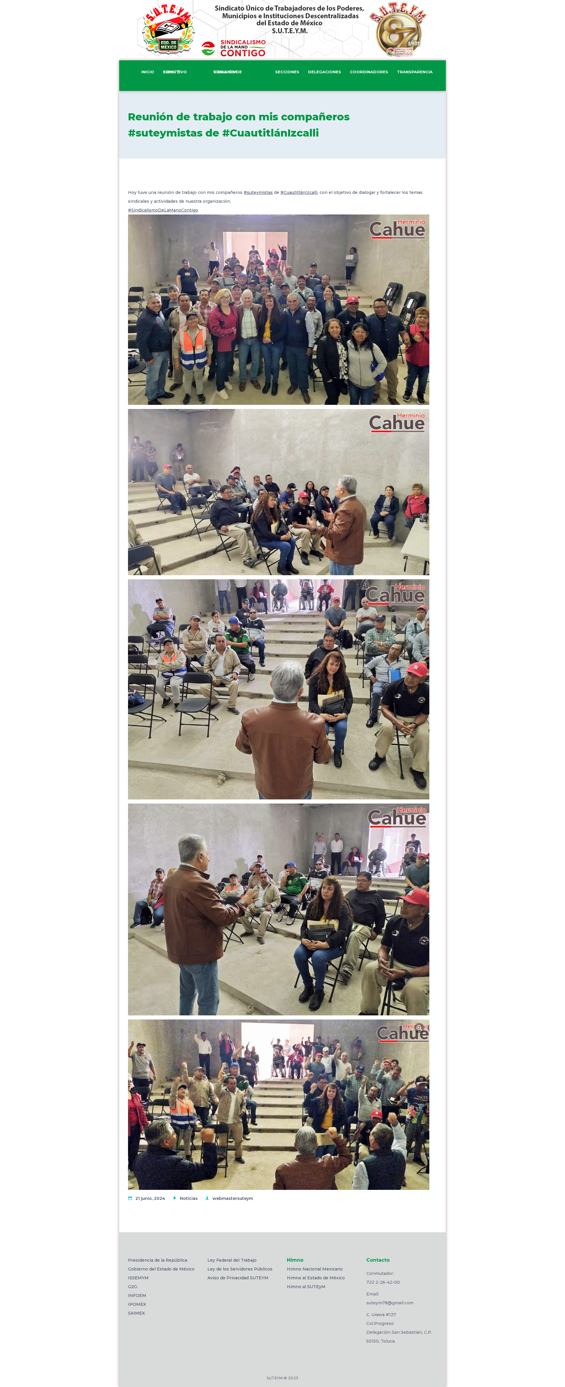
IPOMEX (137, 1304)
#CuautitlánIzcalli (299, 192)
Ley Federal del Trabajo (232, 1260)
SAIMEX (136, 1313)
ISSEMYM (138, 1277)
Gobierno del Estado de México (161, 1269)
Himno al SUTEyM (306, 1286)
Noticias (189, 1198)
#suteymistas (258, 192)
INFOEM (137, 1295)
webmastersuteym (232, 1198)
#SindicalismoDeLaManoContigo (163, 210)
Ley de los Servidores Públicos (239, 1269)
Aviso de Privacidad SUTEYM (237, 1277)
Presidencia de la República (157, 1260)
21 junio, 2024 (150, 1198)
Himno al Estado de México (316, 1277)
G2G (132, 1286)
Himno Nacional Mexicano (315, 1269)
